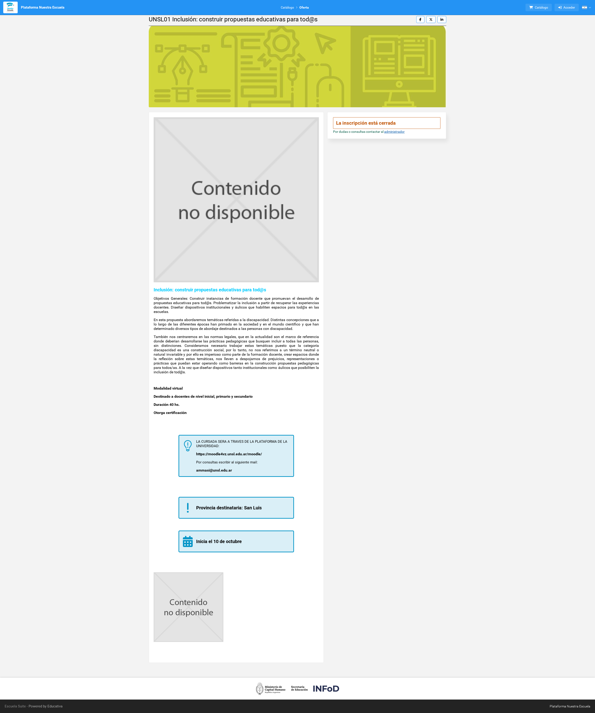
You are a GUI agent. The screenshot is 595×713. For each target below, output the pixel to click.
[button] (586, 7)
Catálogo (287, 7)
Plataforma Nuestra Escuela (42, 7)
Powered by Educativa (46, 706)
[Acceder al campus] (10, 7)
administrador (394, 131)
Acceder (569, 7)
